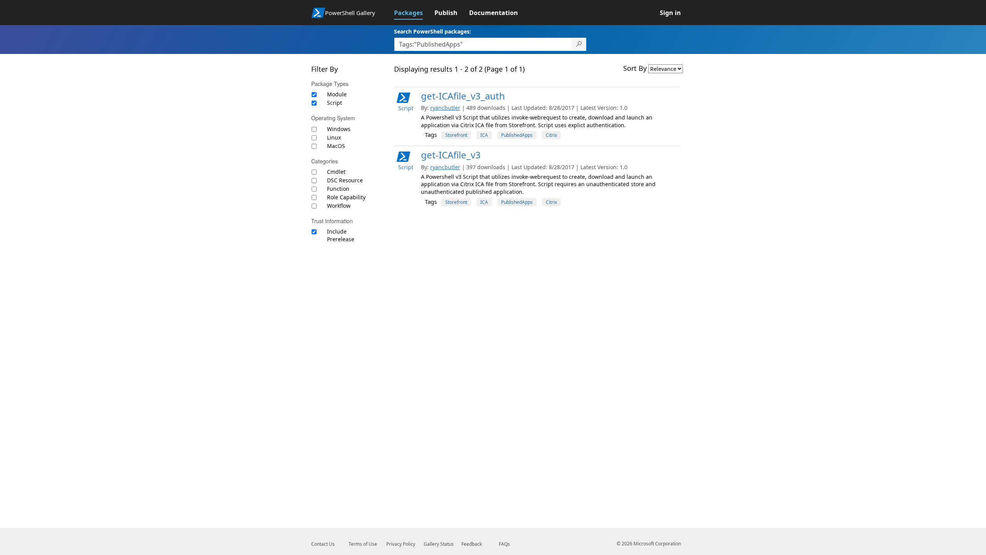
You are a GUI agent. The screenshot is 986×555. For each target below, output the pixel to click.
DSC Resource (345, 180)
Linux (334, 137)
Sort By (635, 68)
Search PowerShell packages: (432, 31)
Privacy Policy (400, 544)
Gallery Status (439, 544)
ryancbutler (445, 107)
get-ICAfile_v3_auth (463, 95)
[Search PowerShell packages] (579, 44)
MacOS (336, 146)
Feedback (471, 544)
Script (334, 102)
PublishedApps (517, 135)
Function (338, 188)
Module (337, 94)
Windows (338, 129)
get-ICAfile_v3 (451, 154)
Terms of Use (363, 544)
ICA (484, 135)
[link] (414, 12)
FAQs (504, 544)
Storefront (456, 135)
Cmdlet (336, 171)
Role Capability (346, 197)
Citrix (551, 135)
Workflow (338, 205)
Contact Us (323, 544)
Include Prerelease (340, 235)
